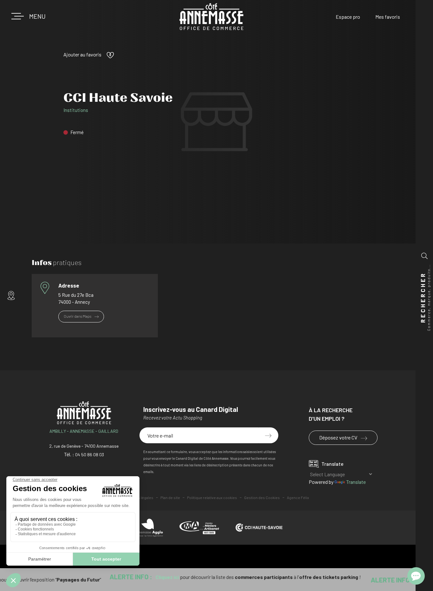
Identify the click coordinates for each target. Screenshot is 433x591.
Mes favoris (387, 17)
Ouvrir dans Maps (78, 316)
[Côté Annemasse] (211, 17)
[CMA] (199, 528)
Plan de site (170, 497)
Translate (356, 482)
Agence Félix (298, 497)
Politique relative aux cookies (212, 497)
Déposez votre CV (338, 437)
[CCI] (259, 527)
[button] (35, 16)
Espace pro (348, 17)
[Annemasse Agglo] (149, 527)
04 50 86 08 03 (89, 454)
